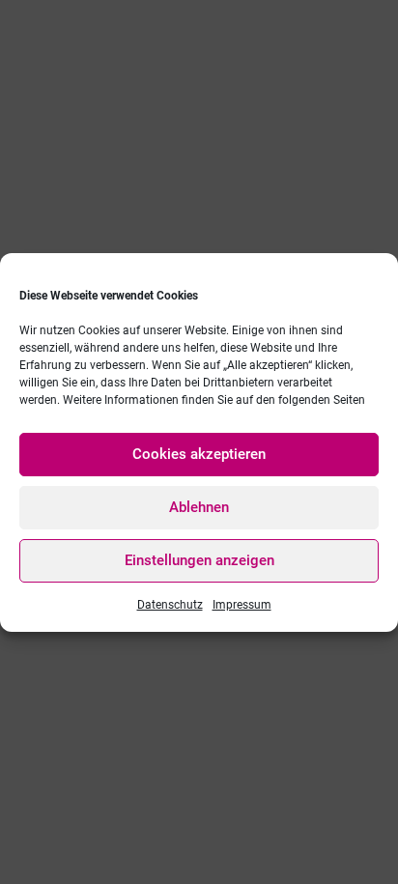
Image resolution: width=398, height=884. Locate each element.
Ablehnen (199, 507)
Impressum (242, 605)
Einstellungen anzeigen (199, 560)
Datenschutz (170, 605)
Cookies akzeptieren (199, 454)
